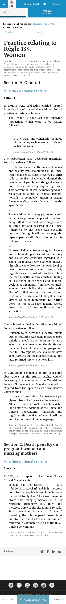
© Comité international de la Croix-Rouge (33, 595)
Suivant (57, 599)
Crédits (36, 4)
